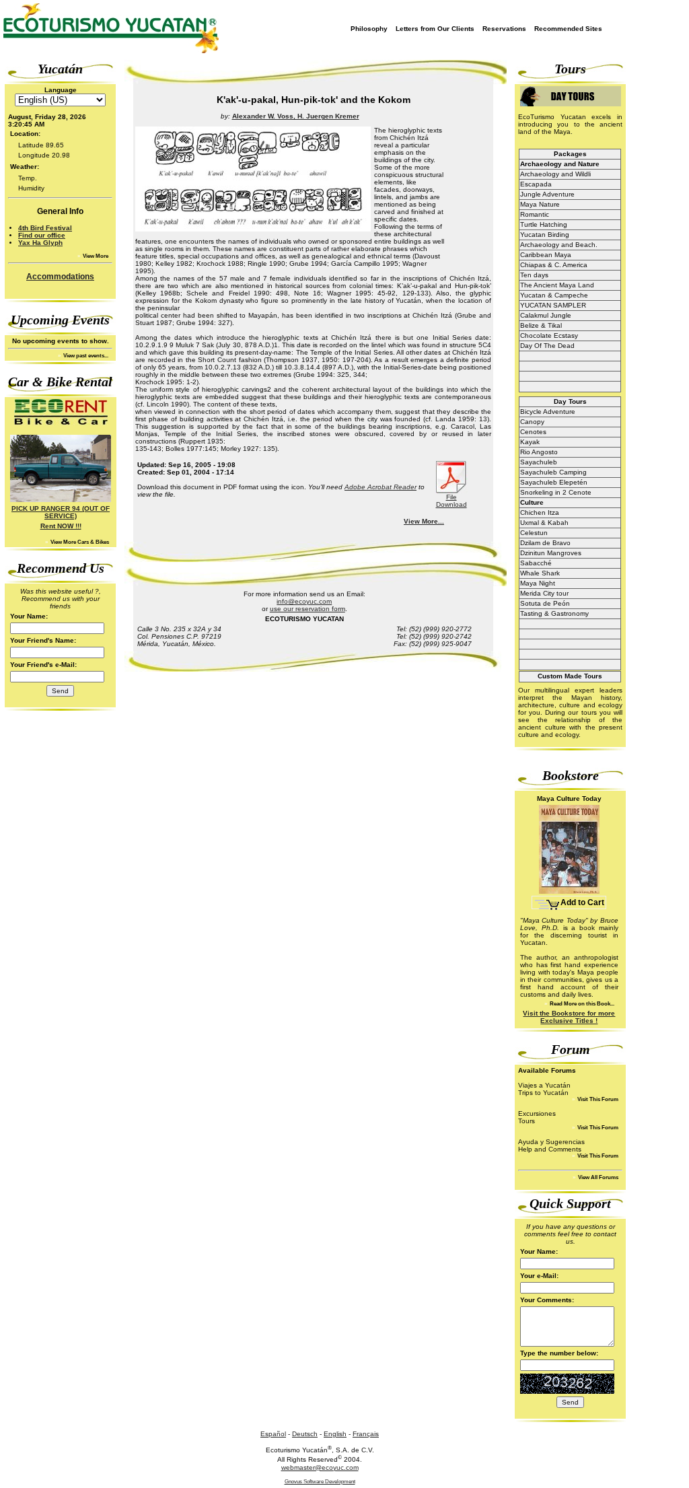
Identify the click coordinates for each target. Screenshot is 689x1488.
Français (366, 1434)
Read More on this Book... (581, 1004)
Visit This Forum (597, 1099)
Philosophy (369, 28)
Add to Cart (582, 902)
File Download (451, 500)
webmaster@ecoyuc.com (320, 1467)
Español (273, 1434)
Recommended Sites (568, 28)
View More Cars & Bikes (79, 542)
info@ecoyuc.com (304, 601)
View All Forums (597, 1177)
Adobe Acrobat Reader (380, 487)
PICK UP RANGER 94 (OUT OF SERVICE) (60, 512)
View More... (424, 521)
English (335, 1434)
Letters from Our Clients (435, 28)
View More (94, 256)
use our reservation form (307, 608)
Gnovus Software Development (320, 1482)
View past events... (85, 356)
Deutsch (305, 1434)
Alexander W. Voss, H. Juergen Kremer (295, 116)
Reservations (504, 28)
